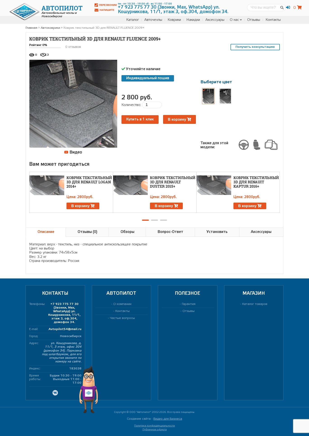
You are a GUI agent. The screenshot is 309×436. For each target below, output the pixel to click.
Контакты (273, 20)
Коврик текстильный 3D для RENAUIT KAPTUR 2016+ (256, 182)
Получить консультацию (255, 47)
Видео (75, 152)
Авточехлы (153, 20)
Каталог (132, 20)
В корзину (177, 119)
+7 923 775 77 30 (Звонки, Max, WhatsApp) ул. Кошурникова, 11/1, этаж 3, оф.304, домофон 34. (64, 313)
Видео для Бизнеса (167, 418)
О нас (234, 20)
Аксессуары (214, 20)
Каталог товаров (254, 304)
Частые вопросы (122, 318)
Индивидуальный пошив (147, 78)
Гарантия (188, 304)
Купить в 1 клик (140, 119)
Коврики (174, 20)
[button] (145, 220)
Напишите (107, 10)
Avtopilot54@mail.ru (65, 329)
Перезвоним (108, 5)
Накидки (193, 20)
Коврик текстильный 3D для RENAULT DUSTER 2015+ (172, 182)
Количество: (131, 105)
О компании (122, 304)
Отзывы (253, 20)
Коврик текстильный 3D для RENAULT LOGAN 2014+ (89, 182)
